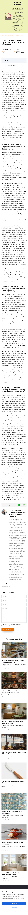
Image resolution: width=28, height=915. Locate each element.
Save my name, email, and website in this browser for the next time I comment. (13, 625)
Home (2, 35)
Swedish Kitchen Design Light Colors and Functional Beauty (13, 873)
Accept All (14, 903)
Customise (14, 907)
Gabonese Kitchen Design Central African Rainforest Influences (12, 691)
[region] (14, 902)
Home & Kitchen (17, 3)
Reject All (14, 911)
